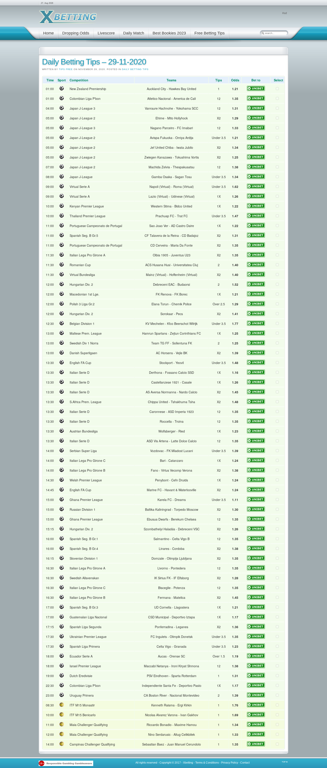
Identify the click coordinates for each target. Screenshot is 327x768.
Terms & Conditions (207, 762)
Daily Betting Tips (135, 69)
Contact (245, 762)
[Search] (263, 33)
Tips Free (66, 69)
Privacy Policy (229, 762)
